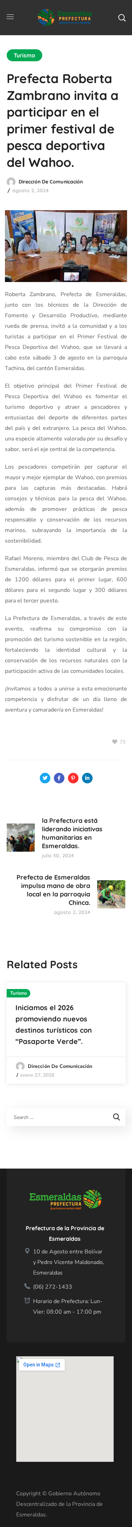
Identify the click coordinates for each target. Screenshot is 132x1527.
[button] (121, 17)
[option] (66, 1033)
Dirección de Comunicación (51, 182)
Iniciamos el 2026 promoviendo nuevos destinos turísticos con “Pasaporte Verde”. (53, 1024)
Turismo (25, 55)
